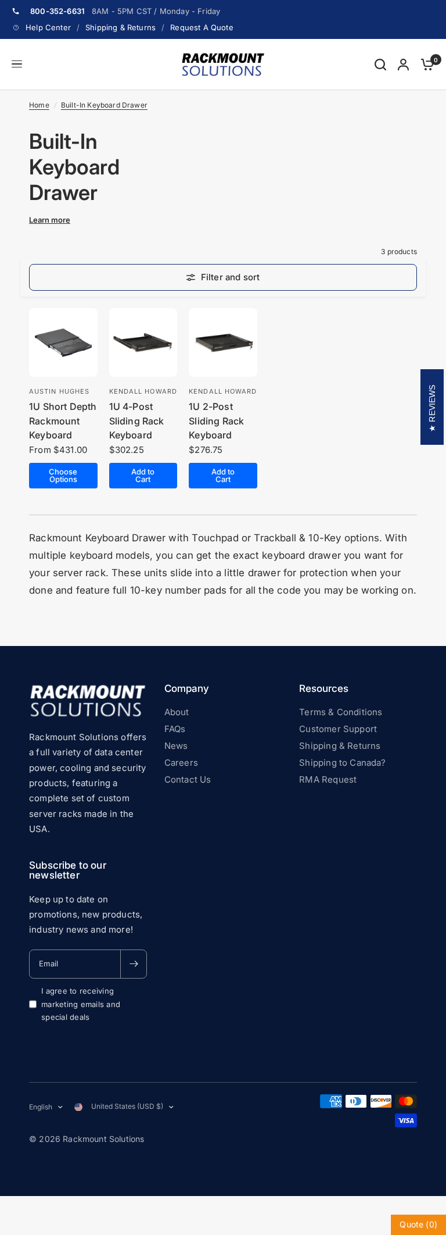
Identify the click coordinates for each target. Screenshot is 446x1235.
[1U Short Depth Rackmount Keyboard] (63, 342)
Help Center (48, 27)
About (176, 712)
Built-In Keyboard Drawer (104, 105)
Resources (323, 689)
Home (39, 105)
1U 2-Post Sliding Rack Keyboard (216, 421)
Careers (181, 762)
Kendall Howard (143, 391)
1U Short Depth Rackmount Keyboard (62, 421)
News (176, 745)
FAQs (175, 728)
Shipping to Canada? (342, 762)
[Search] (380, 64)
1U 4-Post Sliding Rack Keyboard (136, 421)
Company (186, 689)
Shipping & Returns (120, 27)
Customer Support (338, 728)
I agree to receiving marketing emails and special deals (80, 1004)
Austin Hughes (59, 391)
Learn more (49, 220)
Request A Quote (201, 27)
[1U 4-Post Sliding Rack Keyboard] (143, 342)
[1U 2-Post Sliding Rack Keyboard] (223, 342)
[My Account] (403, 64)
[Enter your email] (133, 964)
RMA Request (328, 779)
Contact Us (187, 779)
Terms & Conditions (340, 712)
